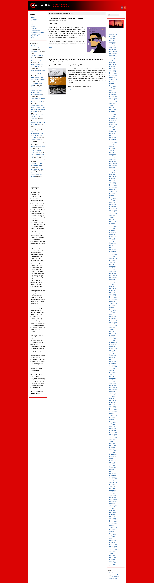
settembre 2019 (113, 191)
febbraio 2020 (112, 182)
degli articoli (113, 574)
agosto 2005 (112, 507)
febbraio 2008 (112, 451)
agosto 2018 (112, 215)
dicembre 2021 (113, 141)
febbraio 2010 (112, 406)
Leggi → (50, 47)
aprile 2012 (112, 357)
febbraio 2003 (112, 563)
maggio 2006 (112, 490)
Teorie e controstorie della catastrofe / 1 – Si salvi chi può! (38, 156)
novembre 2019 (113, 187)
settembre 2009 (113, 415)
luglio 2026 (112, 38)
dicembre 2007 (113, 454)
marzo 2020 (112, 180)
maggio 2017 (112, 243)
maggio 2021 (112, 154)
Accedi (111, 573)
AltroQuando (34, 37)
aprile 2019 (112, 200)
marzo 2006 (112, 494)
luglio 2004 (112, 531)
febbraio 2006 (112, 495)
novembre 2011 (113, 367)
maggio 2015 (112, 288)
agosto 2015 (112, 283)
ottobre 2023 (112, 100)
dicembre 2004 (113, 522)
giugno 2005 (112, 510)
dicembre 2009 (113, 410)
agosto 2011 (112, 372)
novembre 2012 (113, 344)
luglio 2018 (112, 217)
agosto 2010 (112, 395)
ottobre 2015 (112, 279)
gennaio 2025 (112, 72)
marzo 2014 (112, 314)
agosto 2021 (112, 148)
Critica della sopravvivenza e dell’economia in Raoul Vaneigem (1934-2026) (38, 72)
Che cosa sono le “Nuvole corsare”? (67, 18)
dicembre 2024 (113, 73)
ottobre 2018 (112, 212)
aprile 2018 (112, 223)
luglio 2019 (112, 195)
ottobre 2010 (112, 391)
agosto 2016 (112, 260)
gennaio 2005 (112, 520)
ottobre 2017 (112, 234)
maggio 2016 (112, 266)
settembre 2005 (113, 505)
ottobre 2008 (112, 436)
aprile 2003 (112, 559)
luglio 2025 (112, 60)
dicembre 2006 (113, 477)
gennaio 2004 (112, 542)
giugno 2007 (112, 466)
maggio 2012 (112, 355)
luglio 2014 (112, 307)
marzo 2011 (112, 382)
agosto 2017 (112, 238)
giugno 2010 (112, 398)
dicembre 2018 (113, 208)
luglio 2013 (112, 329)
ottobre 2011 (112, 368)
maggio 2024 (112, 87)
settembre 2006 (113, 482)
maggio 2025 (112, 64)
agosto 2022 (112, 126)
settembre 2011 (113, 370)
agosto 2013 (112, 327)
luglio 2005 (112, 508)
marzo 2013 (112, 337)
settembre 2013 (113, 326)
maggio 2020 (112, 176)
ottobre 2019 (112, 189)
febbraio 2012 (112, 361)
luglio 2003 (112, 553)
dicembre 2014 (113, 298)
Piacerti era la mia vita (37, 102)
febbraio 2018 (112, 227)
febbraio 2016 (112, 271)
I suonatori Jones (35, 34)
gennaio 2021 (112, 161)
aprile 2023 (112, 111)
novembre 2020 (113, 165)
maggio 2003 (112, 557)
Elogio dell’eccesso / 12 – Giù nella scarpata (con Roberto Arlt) (37, 116)
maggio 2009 (112, 423)
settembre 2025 (113, 57)
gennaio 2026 (112, 49)
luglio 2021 (112, 150)
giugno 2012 (112, 354)
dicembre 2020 (113, 163)
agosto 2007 (112, 462)
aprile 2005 (112, 514)
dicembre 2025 (113, 51)
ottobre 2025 (112, 55)
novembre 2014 (113, 299)
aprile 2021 (112, 156)
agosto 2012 (112, 350)
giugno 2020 (112, 174)
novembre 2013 (113, 322)
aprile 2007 (112, 469)
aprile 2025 (112, 66)
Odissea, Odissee (35, 139)
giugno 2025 (112, 62)
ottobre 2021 (112, 144)
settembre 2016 (113, 258)
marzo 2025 (112, 68)
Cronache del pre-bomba (37, 32)
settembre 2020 (113, 169)
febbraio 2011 (112, 383)
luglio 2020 (112, 172)
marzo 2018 (112, 225)
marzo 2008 (112, 449)
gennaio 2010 (112, 408)
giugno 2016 (112, 264)
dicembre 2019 (113, 186)
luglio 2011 (111, 374)
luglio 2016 (112, 262)
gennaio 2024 (112, 94)
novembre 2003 (113, 546)
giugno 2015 (112, 286)
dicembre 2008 (113, 432)
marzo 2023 (112, 113)
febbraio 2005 (112, 518)
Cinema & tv (34, 28)
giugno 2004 (112, 533)
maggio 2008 (112, 445)
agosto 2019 (112, 193)
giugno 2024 (112, 85)
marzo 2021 (112, 158)
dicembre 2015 (113, 275)
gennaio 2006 (112, 497)
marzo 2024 (112, 90)
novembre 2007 (113, 456)
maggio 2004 (112, 535)
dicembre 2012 (113, 342)
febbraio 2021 (112, 159)
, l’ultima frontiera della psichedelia (75, 59)
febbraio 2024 (112, 92)
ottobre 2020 (112, 167)
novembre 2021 (113, 143)
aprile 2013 (112, 335)
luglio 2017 (112, 240)
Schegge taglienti (35, 30)
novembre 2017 (113, 232)
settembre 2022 (113, 124)
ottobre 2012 (112, 346)
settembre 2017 (113, 236)
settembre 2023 (113, 102)
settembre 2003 (113, 550)
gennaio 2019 (112, 206)
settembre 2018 (113, 214)
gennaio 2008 (112, 452)
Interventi (33, 17)
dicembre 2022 (113, 118)
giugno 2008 (112, 443)
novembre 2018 (113, 210)
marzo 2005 (112, 516)
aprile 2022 (112, 133)
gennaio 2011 (112, 385)
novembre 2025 (113, 53)
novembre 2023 (113, 98)
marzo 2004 (112, 538)
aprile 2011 (112, 380)
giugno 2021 (112, 152)
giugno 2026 (112, 40)
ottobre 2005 (112, 503)
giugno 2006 (112, 488)
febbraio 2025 (112, 70)
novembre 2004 (113, 523)
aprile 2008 (112, 447)
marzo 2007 (112, 471)
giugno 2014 (112, 309)
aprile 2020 (112, 178)
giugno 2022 (112, 130)
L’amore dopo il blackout (37, 159)
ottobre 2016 (112, 256)
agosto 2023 (112, 103)
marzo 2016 (112, 270)
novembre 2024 (113, 75)
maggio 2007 (112, 467)
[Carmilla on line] (77, 5)
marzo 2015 (112, 292)
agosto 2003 (112, 551)
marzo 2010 (112, 404)
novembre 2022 (113, 120)
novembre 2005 (113, 501)
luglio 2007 (112, 464)
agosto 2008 (112, 439)
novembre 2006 (113, 479)
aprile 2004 (112, 536)
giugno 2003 (112, 555)
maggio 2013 (112, 333)
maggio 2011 (112, 378)
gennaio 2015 (112, 296)
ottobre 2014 (112, 301)
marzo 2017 (112, 247)
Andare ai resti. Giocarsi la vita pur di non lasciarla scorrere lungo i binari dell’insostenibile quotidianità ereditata (38, 90)
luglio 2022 (112, 128)
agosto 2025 (112, 59)
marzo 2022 (112, 135)
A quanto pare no (35, 51)
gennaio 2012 (112, 363)
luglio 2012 (112, 352)
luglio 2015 (112, 284)
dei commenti (114, 576)
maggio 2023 (112, 109)
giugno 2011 (112, 376)
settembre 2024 (113, 79)
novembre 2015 (113, 277)
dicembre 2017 (113, 230)
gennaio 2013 (112, 340)
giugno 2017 (112, 242)
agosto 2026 (112, 36)
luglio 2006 (112, 486)
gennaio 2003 (112, 564)
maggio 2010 (112, 400)
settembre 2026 (113, 34)
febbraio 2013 (112, 339)
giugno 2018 (112, 219)
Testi (32, 24)
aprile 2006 (112, 492)
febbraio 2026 (112, 47)
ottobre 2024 (112, 77)
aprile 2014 (112, 312)
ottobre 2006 (112, 480)
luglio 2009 (112, 419)
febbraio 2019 (112, 204)
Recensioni (34, 19)
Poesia (33, 26)
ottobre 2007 (112, 458)
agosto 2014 (112, 305)
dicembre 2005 (113, 499)
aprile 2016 (112, 268)
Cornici (64, 20)
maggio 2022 (112, 131)
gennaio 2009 (112, 430)
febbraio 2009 (112, 428)
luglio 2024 (112, 83)
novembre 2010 (113, 389)
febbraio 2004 (112, 540)
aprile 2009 (112, 424)
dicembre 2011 (112, 365)
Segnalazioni (64, 61)
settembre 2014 (113, 303)
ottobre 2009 (112, 413)
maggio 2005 (112, 512)
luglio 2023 (112, 105)
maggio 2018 (112, 221)
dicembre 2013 (113, 320)
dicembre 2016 (113, 253)
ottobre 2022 (112, 122)
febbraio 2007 (112, 473)
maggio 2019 (112, 199)
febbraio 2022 (112, 137)
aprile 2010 (112, 402)
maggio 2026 (112, 42)
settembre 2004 (113, 527)
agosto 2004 (112, 529)
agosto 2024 (112, 81)
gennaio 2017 (112, 251)
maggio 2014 (112, 311)
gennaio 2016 (112, 273)
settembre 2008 (113, 438)
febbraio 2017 (112, 249)
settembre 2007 (113, 460)
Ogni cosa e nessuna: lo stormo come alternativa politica (37, 174)
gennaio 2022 (112, 139)
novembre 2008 (113, 434)
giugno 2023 (112, 107)
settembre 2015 (113, 281)
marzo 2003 (112, 561)
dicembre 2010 (113, 387)
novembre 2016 (113, 255)
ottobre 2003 (112, 548)
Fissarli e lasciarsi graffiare (38, 98)
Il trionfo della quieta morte (38, 146)
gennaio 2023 (112, 116)
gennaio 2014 (112, 318)
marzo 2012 (112, 359)
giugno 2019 (112, 197)
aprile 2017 (112, 245)
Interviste (33, 23)
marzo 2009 (112, 426)
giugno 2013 (112, 331)
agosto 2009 (112, 417)
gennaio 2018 (112, 228)
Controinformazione (36, 21)
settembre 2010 (113, 393)
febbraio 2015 (112, 294)
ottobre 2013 (112, 324)
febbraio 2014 (112, 316)
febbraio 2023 (112, 115)
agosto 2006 (112, 484)
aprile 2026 (112, 44)
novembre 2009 (113, 411)
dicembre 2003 (113, 544)
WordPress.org (113, 578)
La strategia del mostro (37, 143)
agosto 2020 (112, 171)
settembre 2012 (113, 348)
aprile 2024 (112, 88)
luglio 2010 (112, 396)
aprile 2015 (112, 290)
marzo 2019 (112, 202)
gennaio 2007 (112, 475)
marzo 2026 (112, 45)
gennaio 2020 (112, 184)
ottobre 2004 (112, 525)
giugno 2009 (112, 421)
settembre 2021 (113, 146)
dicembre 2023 (113, 96)
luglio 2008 (112, 441)
